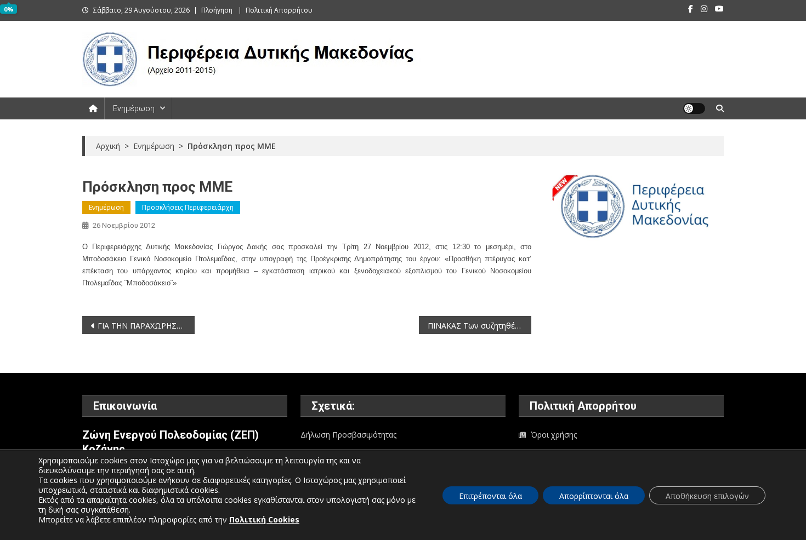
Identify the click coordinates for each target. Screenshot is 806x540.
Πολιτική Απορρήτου (279, 10)
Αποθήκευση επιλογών (707, 496)
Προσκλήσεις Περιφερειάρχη (188, 207)
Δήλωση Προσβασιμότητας (348, 434)
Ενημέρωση (134, 108)
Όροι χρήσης (554, 434)
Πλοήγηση (216, 10)
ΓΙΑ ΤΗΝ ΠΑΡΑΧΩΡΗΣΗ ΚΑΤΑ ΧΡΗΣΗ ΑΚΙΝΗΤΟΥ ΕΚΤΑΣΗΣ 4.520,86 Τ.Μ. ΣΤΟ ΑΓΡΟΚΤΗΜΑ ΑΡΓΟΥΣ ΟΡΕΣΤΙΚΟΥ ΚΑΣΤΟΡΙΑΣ (146, 325)
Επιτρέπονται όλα (490, 496)
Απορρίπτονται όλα (593, 496)
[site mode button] (694, 108)
